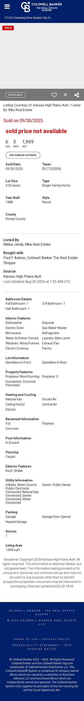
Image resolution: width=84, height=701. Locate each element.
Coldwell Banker (25, 611)
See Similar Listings (23, 155)
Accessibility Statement (36, 645)
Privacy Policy (57, 639)
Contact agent (15, 95)
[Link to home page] (42, 6)
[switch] (54, 95)
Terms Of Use (25, 639)
